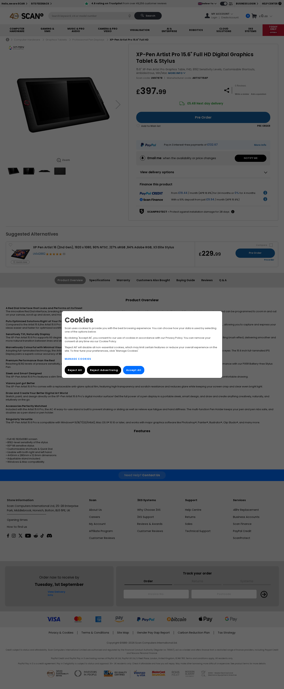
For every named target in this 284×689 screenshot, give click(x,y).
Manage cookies (78, 359)
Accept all (133, 370)
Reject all (75, 370)
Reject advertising (104, 370)
